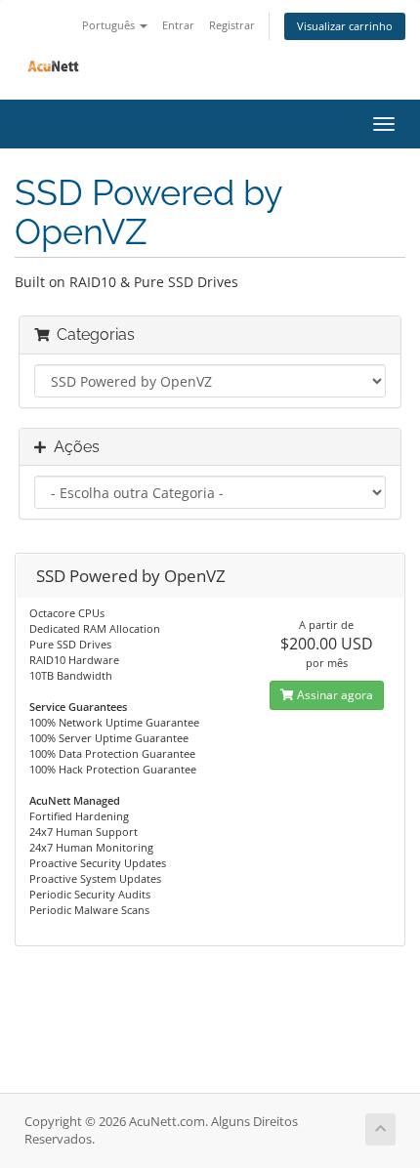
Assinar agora (333, 695)
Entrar (178, 25)
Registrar (232, 25)
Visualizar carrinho (345, 26)
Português (110, 25)
